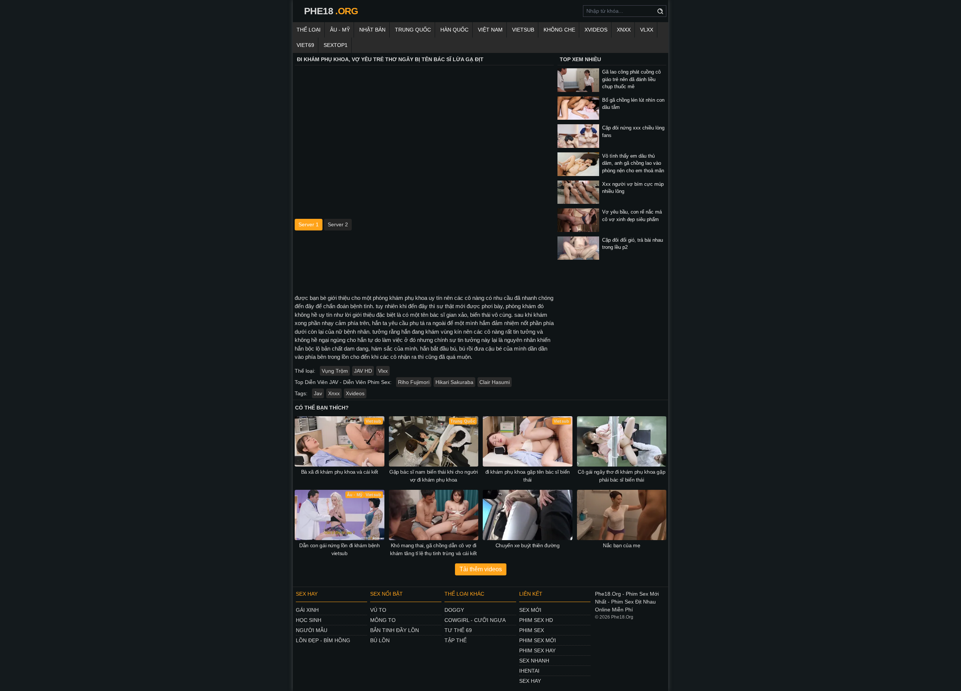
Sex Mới (530, 610)
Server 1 (308, 224)
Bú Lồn (380, 640)
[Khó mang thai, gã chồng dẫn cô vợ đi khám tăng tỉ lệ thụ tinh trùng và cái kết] (434, 515)
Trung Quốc (413, 30)
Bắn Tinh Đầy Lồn (394, 630)
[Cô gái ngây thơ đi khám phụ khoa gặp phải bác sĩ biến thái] (622, 441)
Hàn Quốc (454, 30)
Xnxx (334, 393)
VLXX (646, 30)
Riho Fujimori (413, 382)
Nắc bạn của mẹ (621, 545)
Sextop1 (336, 45)
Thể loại (309, 30)
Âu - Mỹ (340, 30)
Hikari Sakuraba (454, 382)
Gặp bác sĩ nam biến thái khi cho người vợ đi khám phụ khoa (433, 476)
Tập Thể (455, 640)
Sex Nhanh (534, 661)
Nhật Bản (372, 30)
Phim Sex (531, 630)
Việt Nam (490, 30)
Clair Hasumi (494, 382)
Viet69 (305, 45)
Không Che (559, 30)
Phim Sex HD (536, 620)
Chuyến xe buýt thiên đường (528, 545)
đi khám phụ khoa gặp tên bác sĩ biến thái (527, 476)
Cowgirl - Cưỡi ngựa (475, 620)
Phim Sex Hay (537, 650)
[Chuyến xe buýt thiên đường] (527, 515)
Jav (318, 393)
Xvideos (595, 30)
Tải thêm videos (480, 569)
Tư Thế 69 (458, 630)
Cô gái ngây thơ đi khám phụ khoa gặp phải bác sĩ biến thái (621, 476)
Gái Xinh (307, 610)
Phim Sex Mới (537, 640)
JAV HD (363, 371)
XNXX (624, 30)
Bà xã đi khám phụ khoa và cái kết (339, 472)
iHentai (529, 671)
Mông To (383, 620)
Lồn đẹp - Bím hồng (323, 640)
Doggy (454, 610)
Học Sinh (308, 620)
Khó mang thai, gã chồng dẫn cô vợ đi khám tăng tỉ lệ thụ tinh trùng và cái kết (433, 549)
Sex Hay (530, 681)
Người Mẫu (311, 630)
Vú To (378, 610)
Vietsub (523, 30)
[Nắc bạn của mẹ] (622, 515)
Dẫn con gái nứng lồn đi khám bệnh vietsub (339, 549)
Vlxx (383, 371)
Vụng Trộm (335, 371)
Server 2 (338, 224)
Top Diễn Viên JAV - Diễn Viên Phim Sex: (343, 382)
